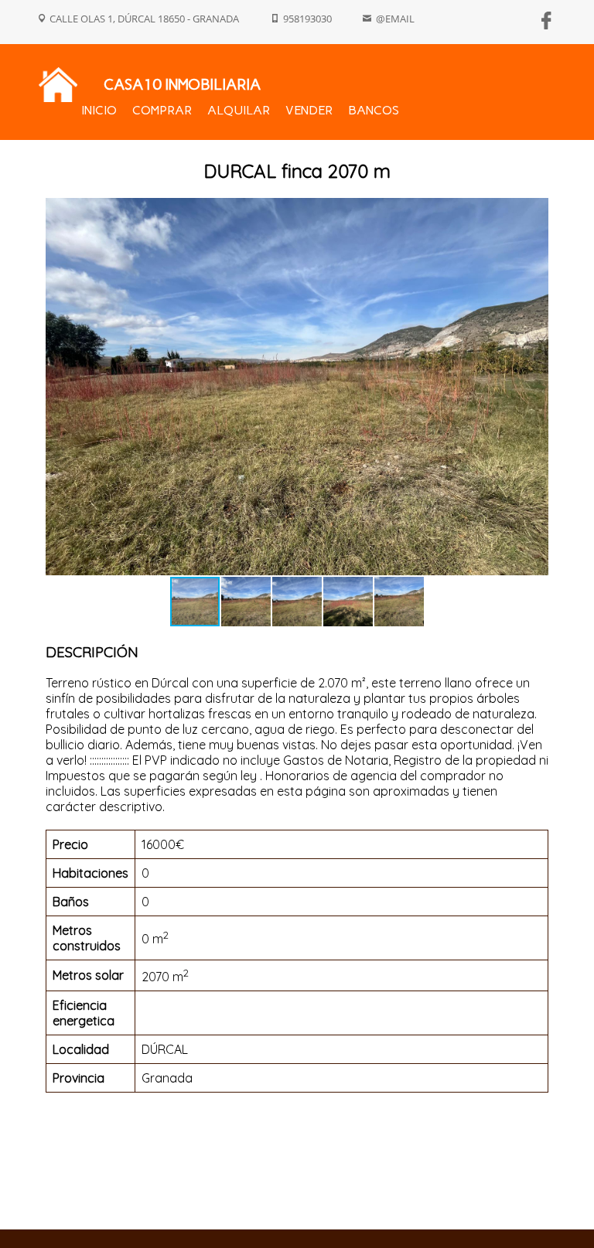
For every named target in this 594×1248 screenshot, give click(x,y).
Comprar (162, 110)
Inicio (99, 110)
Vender (309, 110)
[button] (534, 386)
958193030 (307, 19)
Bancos (373, 110)
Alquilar (238, 110)
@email (395, 19)
